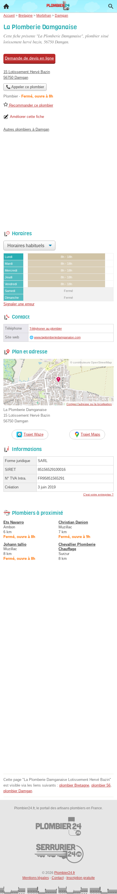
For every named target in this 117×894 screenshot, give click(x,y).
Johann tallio (14, 544)
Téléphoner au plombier (46, 328)
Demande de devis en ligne (29, 58)
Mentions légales (35, 878)
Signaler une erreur (18, 304)
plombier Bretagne (74, 785)
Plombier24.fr (64, 873)
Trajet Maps (90, 434)
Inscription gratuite (80, 878)
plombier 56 (100, 785)
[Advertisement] (58, 713)
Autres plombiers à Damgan (26, 129)
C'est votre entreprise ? (98, 494)
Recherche (111, 6)
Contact (58, 878)
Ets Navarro (13, 522)
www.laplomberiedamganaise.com (57, 337)
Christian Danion (73, 522)
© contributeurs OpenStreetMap (91, 362)
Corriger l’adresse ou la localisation (89, 404)
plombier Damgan (17, 791)
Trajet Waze (33, 434)
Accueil (6, 6)
